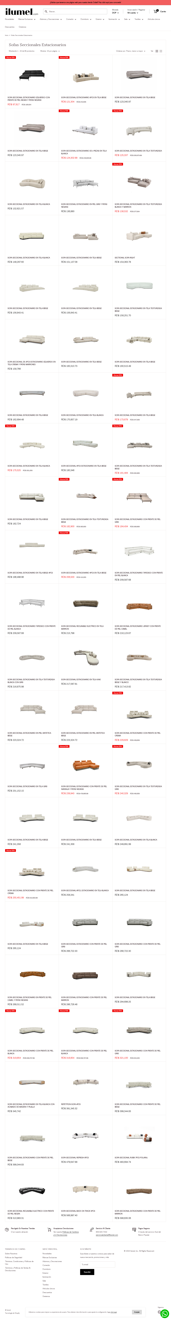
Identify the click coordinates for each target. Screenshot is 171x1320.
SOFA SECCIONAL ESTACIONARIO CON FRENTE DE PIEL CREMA (137, 734)
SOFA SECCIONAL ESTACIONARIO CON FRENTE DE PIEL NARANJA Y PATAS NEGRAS (84, 787)
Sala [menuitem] (125, 19)
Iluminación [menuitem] (113, 19)
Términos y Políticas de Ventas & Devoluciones (17, 1269)
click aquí (114, 1312)
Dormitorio (47, 1269)
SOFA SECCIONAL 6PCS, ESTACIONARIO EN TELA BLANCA (85, 891)
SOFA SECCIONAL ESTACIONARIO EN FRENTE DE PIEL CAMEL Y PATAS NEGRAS (30, 998)
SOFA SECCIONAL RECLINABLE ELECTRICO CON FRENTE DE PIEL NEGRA (31, 1212)
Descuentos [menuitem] (9, 27)
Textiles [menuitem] (138, 19)
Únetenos (46, 1296)
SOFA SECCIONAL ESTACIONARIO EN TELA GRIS (27, 786)
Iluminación (47, 1277)
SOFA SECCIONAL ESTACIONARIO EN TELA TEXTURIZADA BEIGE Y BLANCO (138, 681)
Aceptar (137, 1312)
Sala (44, 1281)
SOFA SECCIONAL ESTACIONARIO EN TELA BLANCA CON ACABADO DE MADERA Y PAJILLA (31, 1105)
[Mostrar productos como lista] (161, 51)
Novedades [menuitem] (9, 19)
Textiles (46, 1285)
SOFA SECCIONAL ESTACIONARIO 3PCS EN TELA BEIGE (83, 97)
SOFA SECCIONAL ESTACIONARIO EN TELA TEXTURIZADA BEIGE (138, 309)
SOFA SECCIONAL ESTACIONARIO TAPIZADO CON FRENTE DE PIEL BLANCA (32, 627)
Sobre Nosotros (11, 1253)
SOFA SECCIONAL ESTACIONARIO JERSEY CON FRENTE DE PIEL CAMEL (138, 627)
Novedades (47, 1253)
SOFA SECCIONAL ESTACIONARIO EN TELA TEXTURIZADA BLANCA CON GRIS (31, 681)
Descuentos (47, 1292)
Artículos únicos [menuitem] (154, 19)
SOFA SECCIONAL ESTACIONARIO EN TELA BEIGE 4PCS (30, 573)
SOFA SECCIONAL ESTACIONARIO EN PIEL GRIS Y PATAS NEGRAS (84, 205)
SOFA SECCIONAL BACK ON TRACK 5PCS (78, 1211)
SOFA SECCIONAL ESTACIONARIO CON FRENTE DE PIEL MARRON (84, 998)
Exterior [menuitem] (99, 19)
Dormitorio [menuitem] (85, 19)
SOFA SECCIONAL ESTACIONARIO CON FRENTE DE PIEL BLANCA (30, 1052)
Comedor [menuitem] (69, 19)
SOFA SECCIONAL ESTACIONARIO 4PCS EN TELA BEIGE (83, 573)
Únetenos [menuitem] (22, 27)
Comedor (46, 1265)
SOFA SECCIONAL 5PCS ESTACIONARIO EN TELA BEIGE (83, 466)
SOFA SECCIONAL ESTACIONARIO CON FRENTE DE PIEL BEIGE (137, 1105)
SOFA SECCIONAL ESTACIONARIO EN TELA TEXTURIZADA (138, 151)
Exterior (45, 1273)
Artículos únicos (49, 1288)
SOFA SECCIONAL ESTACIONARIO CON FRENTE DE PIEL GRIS (137, 520)
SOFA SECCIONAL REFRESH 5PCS (75, 1158)
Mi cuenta (132, 13)
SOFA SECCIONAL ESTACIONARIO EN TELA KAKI (81, 680)
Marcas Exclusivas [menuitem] (25, 19)
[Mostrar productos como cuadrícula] (157, 51)
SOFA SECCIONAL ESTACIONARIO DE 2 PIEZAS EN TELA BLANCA (84, 152)
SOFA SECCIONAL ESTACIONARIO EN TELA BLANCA (29, 204)
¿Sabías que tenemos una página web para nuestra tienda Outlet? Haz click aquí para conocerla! (85, 2)
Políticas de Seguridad (13, 1257)
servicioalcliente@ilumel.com (107, 1235)
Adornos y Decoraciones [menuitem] (49, 19)
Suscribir (87, 1272)
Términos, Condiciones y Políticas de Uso (19, 1262)
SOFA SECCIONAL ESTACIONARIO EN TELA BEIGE (135, 97)
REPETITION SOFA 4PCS (71, 1104)
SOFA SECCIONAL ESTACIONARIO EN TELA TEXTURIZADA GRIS (138, 787)
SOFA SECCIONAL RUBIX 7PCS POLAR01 (131, 1158)
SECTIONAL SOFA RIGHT (125, 258)
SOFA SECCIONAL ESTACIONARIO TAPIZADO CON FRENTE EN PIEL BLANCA (139, 574)
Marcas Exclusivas (50, 1257)
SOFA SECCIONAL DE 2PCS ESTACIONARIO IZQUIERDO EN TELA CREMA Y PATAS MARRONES (32, 363)
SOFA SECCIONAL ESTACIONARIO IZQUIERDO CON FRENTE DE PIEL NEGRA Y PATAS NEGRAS (29, 98)
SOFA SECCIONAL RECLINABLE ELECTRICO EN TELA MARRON (82, 627)
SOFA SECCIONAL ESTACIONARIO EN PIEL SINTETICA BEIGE (29, 734)
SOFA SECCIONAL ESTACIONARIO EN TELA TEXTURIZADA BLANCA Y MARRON (138, 205)
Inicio (6, 35)
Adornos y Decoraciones (52, 1261)
